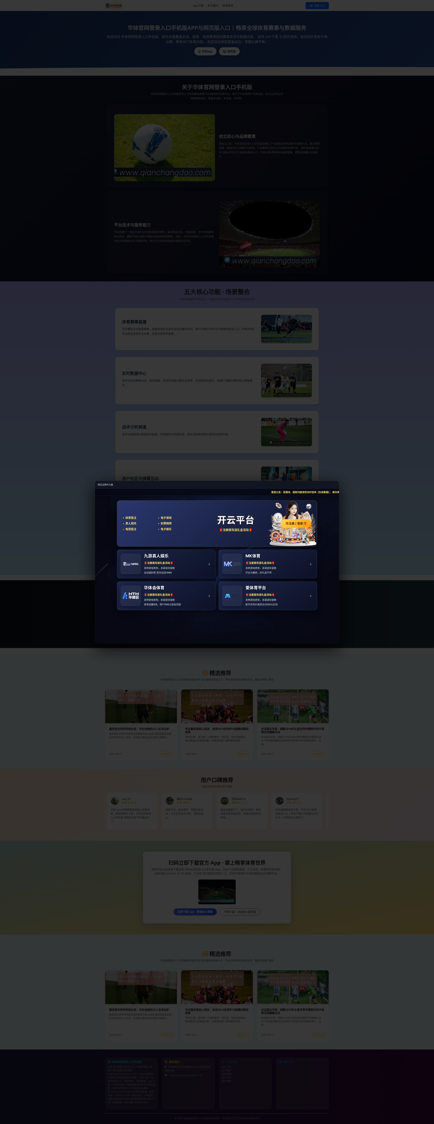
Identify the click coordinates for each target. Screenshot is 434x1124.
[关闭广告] (334, 484)
